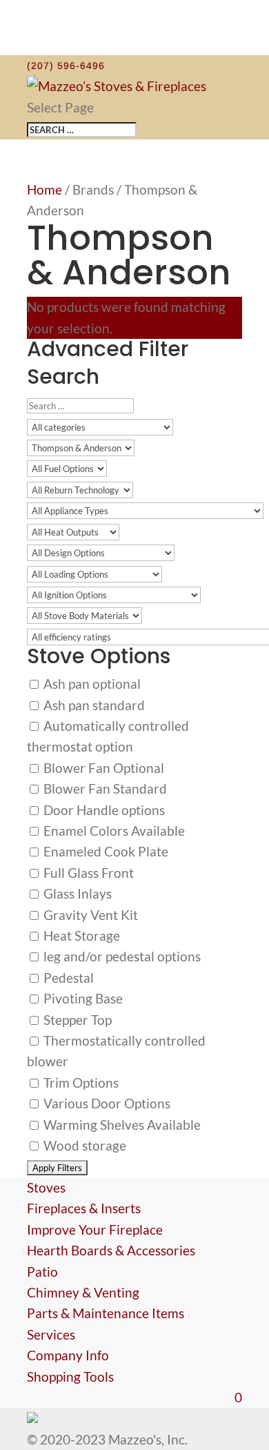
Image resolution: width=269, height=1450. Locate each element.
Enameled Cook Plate (104, 851)
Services (51, 1334)
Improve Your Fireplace (95, 1229)
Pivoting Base (82, 998)
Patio (42, 1272)
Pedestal (67, 978)
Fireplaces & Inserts (84, 1208)
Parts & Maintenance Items (105, 1313)
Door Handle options (103, 810)
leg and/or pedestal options (121, 956)
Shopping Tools (70, 1376)
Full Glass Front (87, 873)
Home (44, 189)
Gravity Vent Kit (89, 915)
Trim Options (80, 1082)
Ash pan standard (93, 705)
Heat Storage (80, 935)
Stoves (46, 1187)
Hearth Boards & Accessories (111, 1250)
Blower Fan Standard (104, 788)
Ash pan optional (91, 684)
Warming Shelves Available (121, 1125)
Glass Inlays (76, 893)
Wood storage (83, 1145)
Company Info (68, 1355)
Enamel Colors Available (113, 831)
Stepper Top (76, 1020)
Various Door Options (105, 1103)
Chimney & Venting (83, 1292)
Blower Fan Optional (102, 768)
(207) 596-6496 (66, 65)
